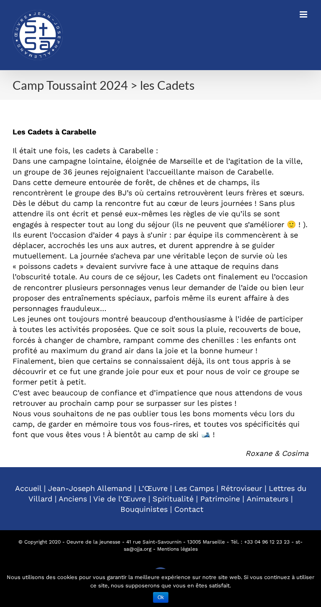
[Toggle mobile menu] (304, 14)
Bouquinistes (144, 509)
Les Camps (194, 488)
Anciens (73, 498)
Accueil (28, 488)
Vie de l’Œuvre (119, 498)
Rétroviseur (241, 488)
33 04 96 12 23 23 (268, 542)
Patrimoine (220, 498)
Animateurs (267, 498)
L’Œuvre (153, 488)
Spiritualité (173, 498)
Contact (189, 509)
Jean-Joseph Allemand (90, 488)
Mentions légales (177, 549)
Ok (161, 597)
